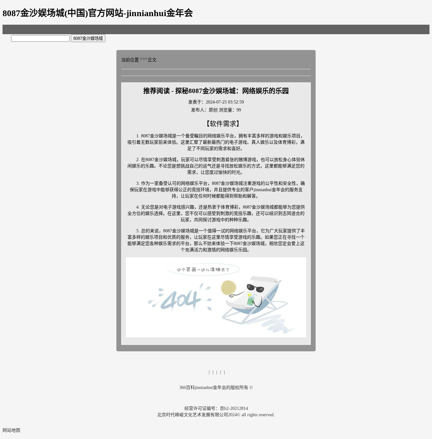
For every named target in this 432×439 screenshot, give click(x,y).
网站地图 (11, 430)
